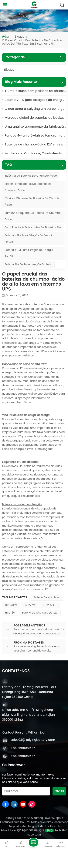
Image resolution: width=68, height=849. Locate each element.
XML (42, 826)
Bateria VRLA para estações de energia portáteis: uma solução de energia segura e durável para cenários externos (35, 99)
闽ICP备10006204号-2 (30, 830)
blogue (33, 826)
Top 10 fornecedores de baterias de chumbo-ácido (28, 187)
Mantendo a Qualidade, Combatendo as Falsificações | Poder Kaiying (35, 153)
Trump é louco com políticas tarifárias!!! (35, 90)
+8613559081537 (23, 748)
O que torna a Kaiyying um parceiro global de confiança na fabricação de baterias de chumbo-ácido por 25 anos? (35, 108)
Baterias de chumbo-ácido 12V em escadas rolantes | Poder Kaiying (35, 144)
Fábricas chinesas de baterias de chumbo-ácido (33, 201)
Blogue (19, 37)
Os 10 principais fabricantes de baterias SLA (33, 227)
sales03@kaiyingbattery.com (33, 739)
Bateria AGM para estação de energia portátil (29, 253)
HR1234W (11, 605)
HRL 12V (10, 612)
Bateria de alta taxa (47, 597)
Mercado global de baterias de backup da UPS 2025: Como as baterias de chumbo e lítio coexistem (35, 117)
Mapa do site (18, 826)
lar (7, 37)
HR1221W (29, 605)
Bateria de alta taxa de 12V (40, 612)
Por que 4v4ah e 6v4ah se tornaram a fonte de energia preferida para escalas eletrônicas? (35, 135)
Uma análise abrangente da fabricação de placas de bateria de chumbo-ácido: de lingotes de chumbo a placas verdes (35, 126)
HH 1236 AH (49, 605)
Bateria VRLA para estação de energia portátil (29, 238)
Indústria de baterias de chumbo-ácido (31, 176)
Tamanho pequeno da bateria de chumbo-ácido (33, 216)
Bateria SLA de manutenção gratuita (28, 264)
